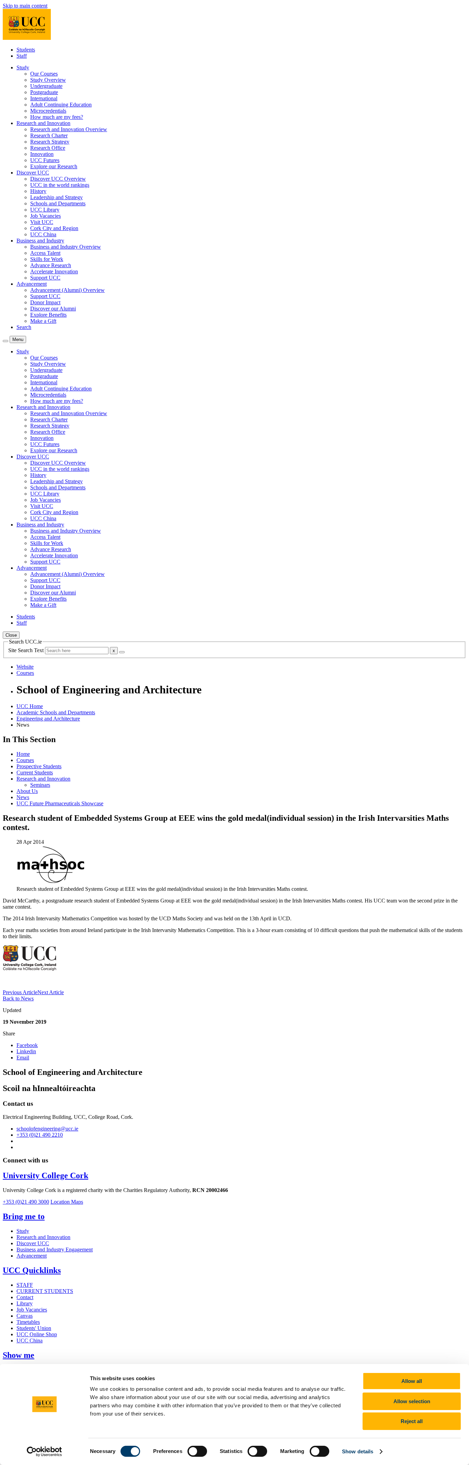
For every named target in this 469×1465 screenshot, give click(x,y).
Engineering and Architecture (48, 719)
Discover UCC (32, 1243)
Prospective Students (38, 766)
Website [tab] (25, 667)
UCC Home (29, 706)
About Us (27, 791)
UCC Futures (44, 160)
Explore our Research (53, 166)
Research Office (47, 148)
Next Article (50, 992)
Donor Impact (45, 302)
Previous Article (20, 992)
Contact (24, 1297)
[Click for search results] (122, 652)
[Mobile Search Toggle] (5, 341)
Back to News (18, 998)
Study (22, 1231)
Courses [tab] (25, 673)
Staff (21, 56)
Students (25, 50)
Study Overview (48, 80)
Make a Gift (43, 321)
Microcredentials (48, 111)
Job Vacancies (45, 216)
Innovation (42, 154)
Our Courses (44, 74)
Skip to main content (25, 6)
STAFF (24, 1285)
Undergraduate (46, 86)
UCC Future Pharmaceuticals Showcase (59, 803)
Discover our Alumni (53, 308)
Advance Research (50, 265)
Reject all (412, 1421)
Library (24, 1303)
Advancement (31, 1256)
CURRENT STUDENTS (44, 1291)
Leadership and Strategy (56, 197)
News (22, 797)
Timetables (28, 1322)
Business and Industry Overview (65, 247)
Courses (25, 760)
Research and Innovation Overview (68, 129)
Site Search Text (26, 650)
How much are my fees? (56, 117)
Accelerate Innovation (54, 271)
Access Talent (45, 253)
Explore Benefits (48, 315)
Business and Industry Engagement (54, 1249)
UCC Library (44, 210)
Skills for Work (46, 259)
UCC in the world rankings (59, 185)
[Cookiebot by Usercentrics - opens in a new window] (44, 1451)
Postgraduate (44, 92)
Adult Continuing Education (61, 104)
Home (23, 754)
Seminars (40, 785)
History (38, 191)
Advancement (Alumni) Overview (67, 290)
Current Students (34, 772)
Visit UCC (41, 222)
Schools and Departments (57, 203)
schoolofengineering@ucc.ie (47, 1129)
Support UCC (45, 278)
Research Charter (49, 135)
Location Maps (66, 1202)
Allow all (411, 1381)
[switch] (197, 1451)
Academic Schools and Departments (55, 712)
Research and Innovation (43, 779)
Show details (357, 1451)
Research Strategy (49, 142)
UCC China (43, 234)
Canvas (24, 1316)
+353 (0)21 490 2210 (39, 1135)
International (43, 98)
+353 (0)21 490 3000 (26, 1202)
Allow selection (411, 1401)
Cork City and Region (54, 228)
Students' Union (33, 1328)
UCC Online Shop (36, 1334)
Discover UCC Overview (58, 179)
